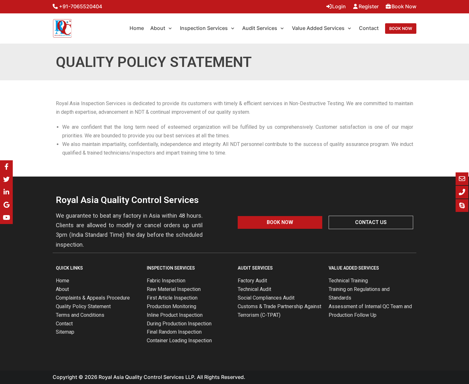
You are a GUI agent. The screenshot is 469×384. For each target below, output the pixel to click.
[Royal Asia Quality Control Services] (62, 28)
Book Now (403, 6)
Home (137, 28)
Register (369, 6)
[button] (280, 222)
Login (339, 6)
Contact (369, 28)
